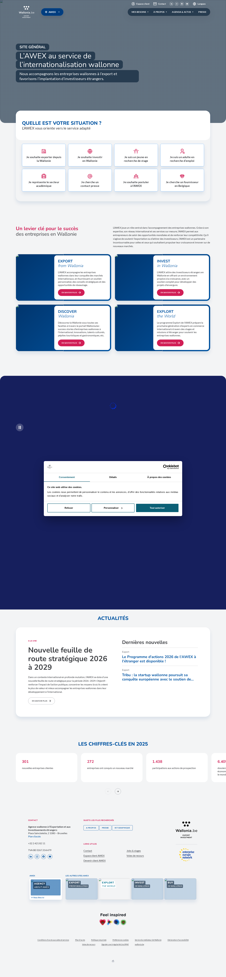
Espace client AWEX (94, 855)
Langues (202, 3)
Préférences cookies (121, 940)
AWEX (52, 11)
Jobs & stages (134, 850)
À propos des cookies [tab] (159, 477)
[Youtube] (187, 4)
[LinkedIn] (171, 4)
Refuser (69, 508)
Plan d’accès (34, 836)
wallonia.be (139, 944)
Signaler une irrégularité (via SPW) (115, 944)
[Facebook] (182, 4)
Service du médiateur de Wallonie (148, 940)
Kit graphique (122, 828)
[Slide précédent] (108, 791)
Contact (162, 3)
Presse (105, 828)
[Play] (20, 427)
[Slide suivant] (118, 791)
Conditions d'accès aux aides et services (53, 940)
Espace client (142, 3)
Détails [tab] (113, 477)
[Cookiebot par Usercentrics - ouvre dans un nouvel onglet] (165, 467)
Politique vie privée (98, 940)
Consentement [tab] (67, 477)
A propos (91, 828)
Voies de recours (135, 855)
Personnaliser (111, 508)
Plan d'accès (80, 940)
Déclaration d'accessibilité (178, 940)
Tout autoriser (157, 508)
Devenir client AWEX (94, 860)
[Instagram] (176, 4)
